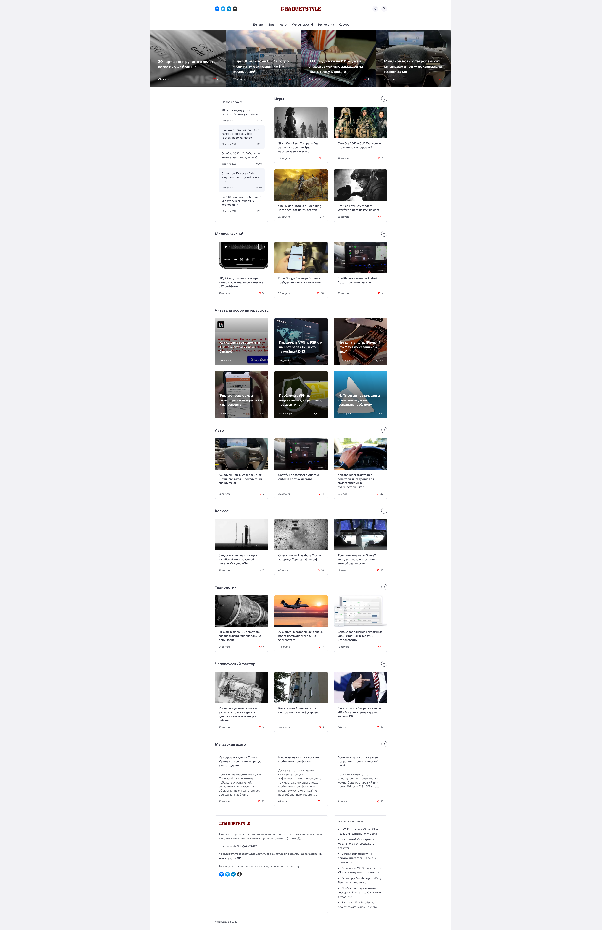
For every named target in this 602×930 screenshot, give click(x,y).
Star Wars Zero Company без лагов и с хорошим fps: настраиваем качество (240, 133)
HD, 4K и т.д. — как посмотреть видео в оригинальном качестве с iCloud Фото (241, 282)
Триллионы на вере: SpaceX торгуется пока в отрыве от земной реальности (357, 559)
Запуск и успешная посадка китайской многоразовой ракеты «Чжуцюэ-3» (238, 559)
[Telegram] (229, 8)
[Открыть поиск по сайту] (384, 9)
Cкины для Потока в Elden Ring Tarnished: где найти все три (240, 177)
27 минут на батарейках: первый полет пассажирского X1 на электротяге (300, 635)
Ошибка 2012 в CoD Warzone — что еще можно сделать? (241, 155)
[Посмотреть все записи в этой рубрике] (384, 99)
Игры (279, 98)
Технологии (226, 587)
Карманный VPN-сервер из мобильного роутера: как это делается (356, 843)
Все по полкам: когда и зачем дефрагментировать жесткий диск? (358, 761)
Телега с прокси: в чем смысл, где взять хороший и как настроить (240, 399)
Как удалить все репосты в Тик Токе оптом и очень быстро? (239, 346)
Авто (219, 430)
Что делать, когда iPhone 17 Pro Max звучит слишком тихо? (359, 346)
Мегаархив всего (230, 744)
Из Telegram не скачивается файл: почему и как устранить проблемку (359, 399)
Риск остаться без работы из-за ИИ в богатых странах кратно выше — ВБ (360, 712)
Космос (222, 510)
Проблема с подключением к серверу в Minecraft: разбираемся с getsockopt (360, 892)
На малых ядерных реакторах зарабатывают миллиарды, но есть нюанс (240, 635)
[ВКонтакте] (217, 8)
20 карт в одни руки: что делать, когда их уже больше (241, 112)
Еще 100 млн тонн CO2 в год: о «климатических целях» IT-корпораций (261, 66)
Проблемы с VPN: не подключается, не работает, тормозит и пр (300, 399)
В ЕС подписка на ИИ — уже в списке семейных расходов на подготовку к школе (336, 66)
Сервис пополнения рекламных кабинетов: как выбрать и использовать (360, 635)
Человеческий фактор (235, 663)
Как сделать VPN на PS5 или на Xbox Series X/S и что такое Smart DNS (300, 346)
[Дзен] (235, 8)
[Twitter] (223, 8)
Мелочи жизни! (229, 233)
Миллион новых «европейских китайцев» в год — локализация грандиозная (413, 66)
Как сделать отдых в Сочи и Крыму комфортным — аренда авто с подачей (240, 761)
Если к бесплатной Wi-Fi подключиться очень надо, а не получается (357, 858)
